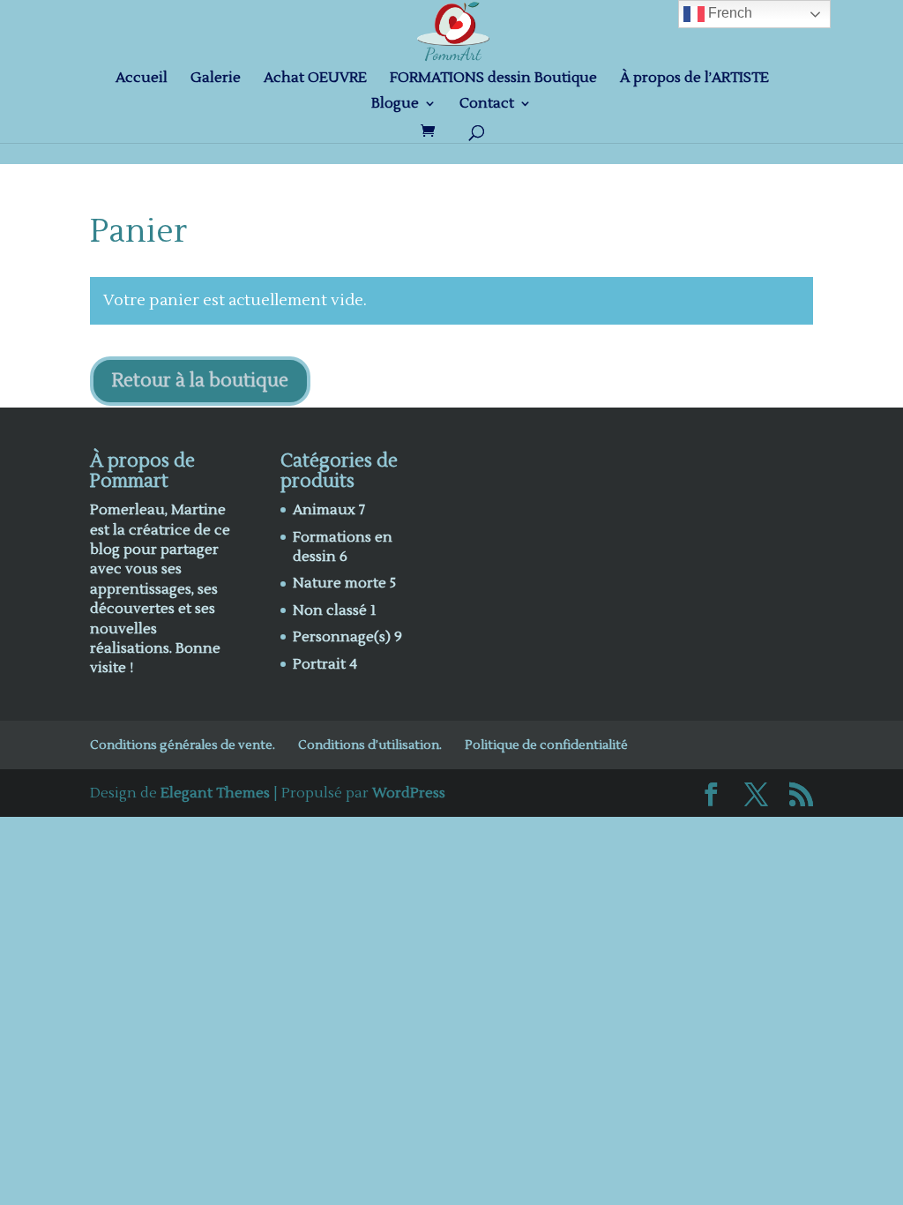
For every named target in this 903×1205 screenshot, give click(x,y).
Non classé (330, 610)
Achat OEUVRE (315, 78)
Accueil (142, 78)
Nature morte (339, 583)
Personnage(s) (342, 637)
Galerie (215, 78)
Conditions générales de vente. (182, 745)
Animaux (324, 510)
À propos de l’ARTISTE (694, 78)
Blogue (395, 104)
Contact (486, 104)
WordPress (408, 793)
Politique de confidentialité (546, 745)
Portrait (319, 664)
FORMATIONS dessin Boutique (493, 78)
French (728, 12)
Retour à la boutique (200, 381)
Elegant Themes (215, 793)
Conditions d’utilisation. (370, 745)
